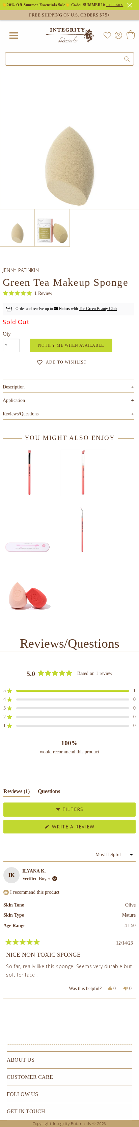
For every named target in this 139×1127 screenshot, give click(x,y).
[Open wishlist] (107, 35)
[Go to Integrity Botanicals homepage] (69, 35)
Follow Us (22, 1094)
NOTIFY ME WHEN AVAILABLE (71, 345)
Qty (7, 334)
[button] (27, 294)
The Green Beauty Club (98, 308)
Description (68, 386)
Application (68, 400)
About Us (20, 1060)
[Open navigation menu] (13, 35)
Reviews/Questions (20, 413)
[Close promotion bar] (130, 4)
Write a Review (85, 828)
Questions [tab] (49, 792)
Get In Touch (26, 1111)
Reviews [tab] (16, 792)
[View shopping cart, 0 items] (130, 35)
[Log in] (117, 35)
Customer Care (30, 1077)
